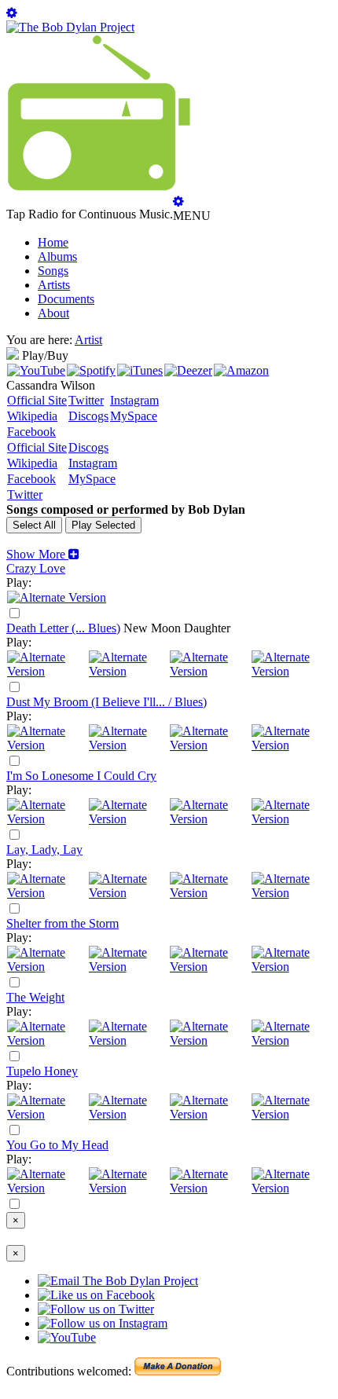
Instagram (134, 400)
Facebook (31, 431)
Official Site (37, 400)
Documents (66, 299)
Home (53, 242)
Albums (57, 256)
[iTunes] (140, 370)
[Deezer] (188, 370)
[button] (42, 554)
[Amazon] (241, 370)
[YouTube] (36, 370)
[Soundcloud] (210, 671)
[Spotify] (91, 370)
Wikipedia (32, 416)
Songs (53, 270)
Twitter (86, 400)
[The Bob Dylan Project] (70, 27)
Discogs (88, 416)
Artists (54, 284)
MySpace (133, 416)
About (53, 313)
